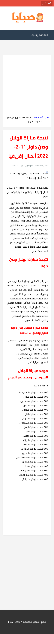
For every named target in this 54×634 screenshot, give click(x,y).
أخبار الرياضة (38, 118)
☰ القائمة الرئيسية (41, 34)
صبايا (47, 118)
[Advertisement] (27, 85)
